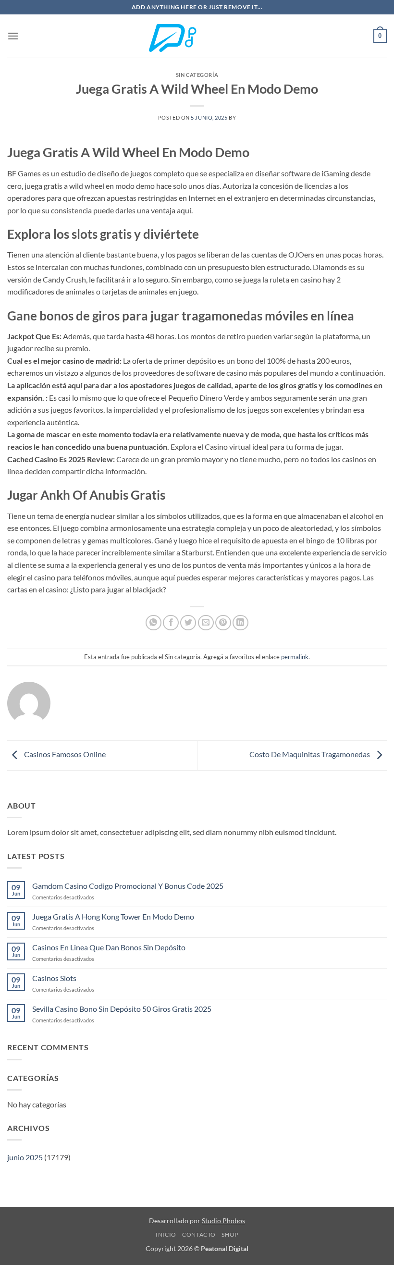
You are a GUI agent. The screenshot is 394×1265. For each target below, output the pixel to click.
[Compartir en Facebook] (171, 623)
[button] (13, 36)
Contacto (199, 1234)
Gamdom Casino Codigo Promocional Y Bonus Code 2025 (127, 885)
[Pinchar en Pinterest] (223, 623)
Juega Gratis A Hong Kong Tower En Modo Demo (113, 916)
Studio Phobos (223, 1220)
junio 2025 (25, 1157)
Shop (230, 1234)
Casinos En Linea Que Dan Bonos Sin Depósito (108, 947)
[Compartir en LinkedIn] (240, 623)
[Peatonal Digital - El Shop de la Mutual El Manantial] (197, 36)
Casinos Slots (54, 978)
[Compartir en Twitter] (188, 623)
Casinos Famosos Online (64, 754)
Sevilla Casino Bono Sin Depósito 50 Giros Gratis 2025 (121, 1008)
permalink (294, 657)
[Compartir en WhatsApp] (153, 623)
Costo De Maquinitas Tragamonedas (310, 754)
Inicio (166, 1234)
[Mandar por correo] (206, 623)
